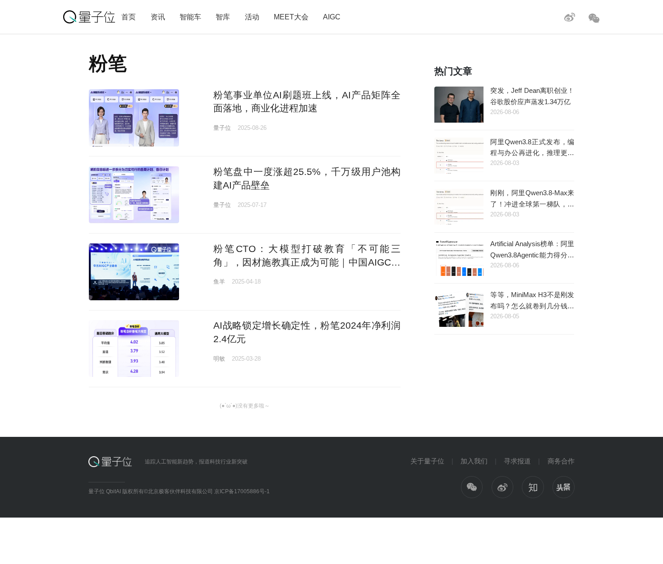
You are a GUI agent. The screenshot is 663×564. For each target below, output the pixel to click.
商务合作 (561, 461)
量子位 (222, 127)
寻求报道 (517, 461)
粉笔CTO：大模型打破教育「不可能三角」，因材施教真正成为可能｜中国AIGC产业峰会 (307, 261)
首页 (128, 17)
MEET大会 (291, 17)
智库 (223, 17)
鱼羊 (219, 281)
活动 (252, 17)
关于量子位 (427, 461)
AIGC (332, 17)
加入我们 (474, 461)
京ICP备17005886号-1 (242, 491)
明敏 (219, 358)
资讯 (158, 17)
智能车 (190, 17)
